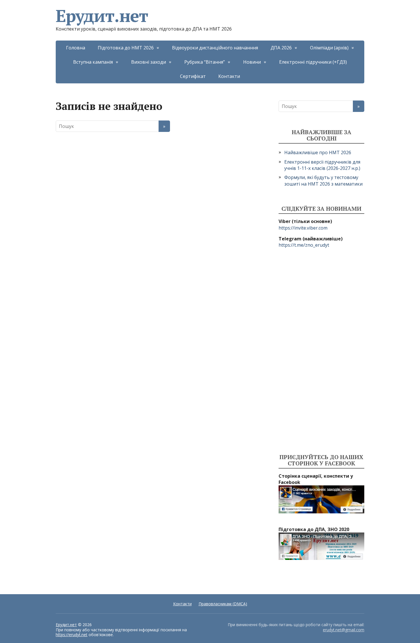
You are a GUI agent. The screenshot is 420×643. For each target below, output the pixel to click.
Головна (75, 48)
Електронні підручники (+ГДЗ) (313, 62)
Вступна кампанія (93, 62)
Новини (252, 62)
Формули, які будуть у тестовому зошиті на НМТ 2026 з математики (323, 180)
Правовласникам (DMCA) (223, 603)
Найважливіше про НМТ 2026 (317, 152)
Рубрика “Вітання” (204, 62)
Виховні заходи (148, 62)
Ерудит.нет (102, 16)
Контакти (229, 76)
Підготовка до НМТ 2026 (126, 48)
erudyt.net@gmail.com (343, 629)
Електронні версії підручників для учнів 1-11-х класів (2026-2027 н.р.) (322, 165)
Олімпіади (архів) (329, 48)
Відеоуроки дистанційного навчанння (215, 48)
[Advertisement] (321, 351)
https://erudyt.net (71, 634)
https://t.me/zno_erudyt (304, 245)
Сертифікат (193, 76)
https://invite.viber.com (303, 228)
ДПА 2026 (281, 48)
